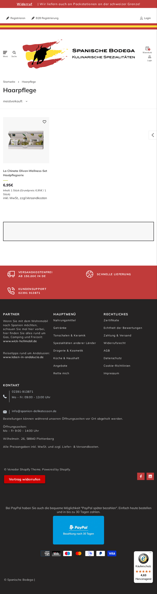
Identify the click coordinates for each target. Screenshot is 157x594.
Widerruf (24, 4)
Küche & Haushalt (66, 358)
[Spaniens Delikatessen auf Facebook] (141, 476)
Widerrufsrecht (115, 343)
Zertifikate (111, 320)
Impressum (111, 373)
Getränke (60, 327)
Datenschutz (113, 358)
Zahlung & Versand (117, 335)
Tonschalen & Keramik (69, 335)
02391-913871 (22, 391)
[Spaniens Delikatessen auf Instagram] (150, 476)
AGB (107, 350)
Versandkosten (36, 198)
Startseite (9, 81)
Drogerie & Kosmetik (68, 350)
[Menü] (150, 553)
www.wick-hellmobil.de (20, 341)
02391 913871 (29, 292)
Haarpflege (29, 81)
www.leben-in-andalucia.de (23, 357)
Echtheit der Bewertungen (123, 327)
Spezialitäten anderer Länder (74, 343)
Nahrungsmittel (64, 320)
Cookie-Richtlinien (117, 365)
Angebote (60, 365)
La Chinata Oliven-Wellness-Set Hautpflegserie (25, 173)
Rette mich (61, 373)
